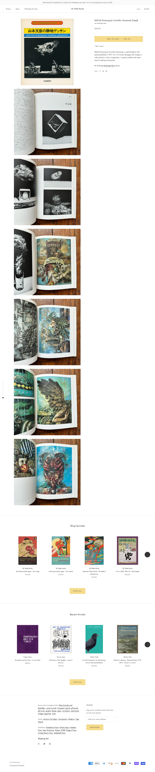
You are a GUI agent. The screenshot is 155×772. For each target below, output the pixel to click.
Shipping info (43, 738)
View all (77, 591)
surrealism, (66, 711)
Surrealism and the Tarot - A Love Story (27, 660)
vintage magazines (44, 713)
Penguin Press (71, 730)
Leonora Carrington (50, 719)
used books (75, 711)
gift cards (41, 711)
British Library (64, 727)
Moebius (71, 719)
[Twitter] (103, 71)
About (17, 9)
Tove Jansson (62, 719)
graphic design (51, 711)
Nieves (57, 730)
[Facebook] (100, 71)
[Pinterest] (106, 71)
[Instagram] (50, 743)
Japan (59, 711)
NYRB (63, 730)
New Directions (48, 730)
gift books (74, 708)
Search (138, 9)
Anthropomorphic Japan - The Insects (61, 571)
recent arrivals (51, 708)
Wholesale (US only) (30, 9)
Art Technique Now (108, 65)
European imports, (64, 708)
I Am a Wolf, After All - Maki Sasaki (127, 571)
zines (54, 713)
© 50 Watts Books (15, 762)
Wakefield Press (59, 733)
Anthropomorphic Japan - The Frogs (27, 571)
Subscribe (95, 727)
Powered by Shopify (17, 765)
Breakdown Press (52, 727)
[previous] (7, 554)
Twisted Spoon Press (45, 733)
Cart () (146, 9)
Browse (8, 9)
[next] (147, 554)
